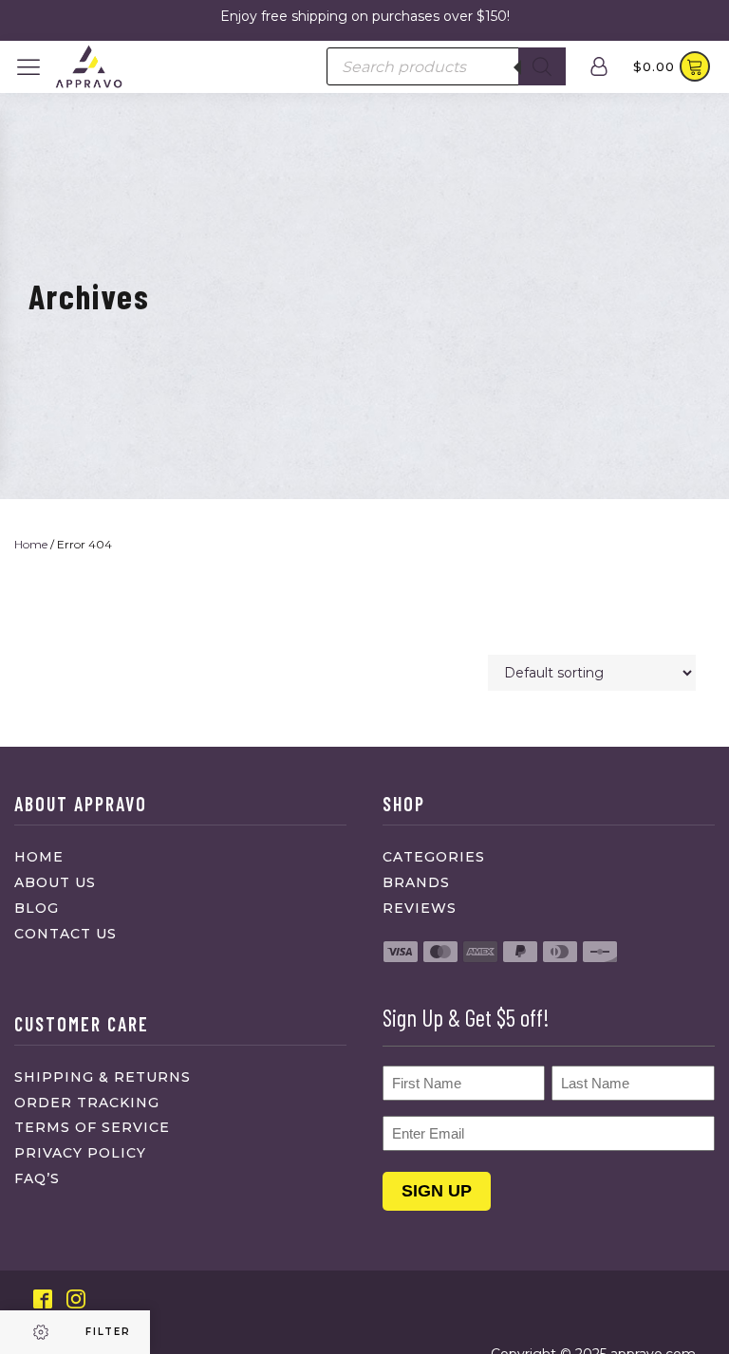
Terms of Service (92, 1127)
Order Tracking (86, 1102)
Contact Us (65, 933)
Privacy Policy (80, 1152)
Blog (36, 908)
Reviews (420, 908)
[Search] (542, 66)
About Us (55, 882)
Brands (416, 882)
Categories (434, 856)
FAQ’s (37, 1178)
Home (30, 544)
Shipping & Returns (102, 1076)
